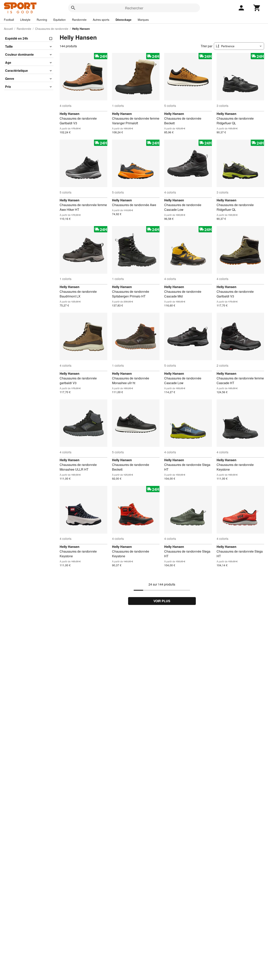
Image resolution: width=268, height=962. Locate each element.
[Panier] (257, 8)
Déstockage (123, 20)
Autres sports (101, 20)
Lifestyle (25, 20)
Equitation (59, 20)
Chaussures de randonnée (51, 29)
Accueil (8, 29)
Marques (143, 20)
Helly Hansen (69, 113)
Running (42, 20)
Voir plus (161, 601)
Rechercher (134, 7)
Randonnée (79, 20)
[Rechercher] (73, 8)
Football (9, 20)
